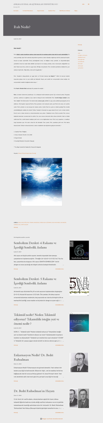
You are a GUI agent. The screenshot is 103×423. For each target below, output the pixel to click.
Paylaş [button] (80, 44)
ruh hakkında (81, 61)
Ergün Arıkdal (40, 10)
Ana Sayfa (15, 10)
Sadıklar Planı (51, 10)
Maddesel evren (81, 57)
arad (79, 53)
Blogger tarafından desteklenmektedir (52, 418)
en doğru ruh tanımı (82, 55)
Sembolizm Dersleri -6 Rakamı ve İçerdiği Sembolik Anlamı (35, 245)
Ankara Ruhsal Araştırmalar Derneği (27, 153)
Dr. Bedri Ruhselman (28, 10)
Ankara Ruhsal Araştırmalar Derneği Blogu (35, 4)
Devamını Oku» (59, 269)
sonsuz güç (80, 65)
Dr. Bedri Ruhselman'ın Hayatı (34, 391)
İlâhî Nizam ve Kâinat (65, 10)
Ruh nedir (80, 63)
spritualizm (80, 68)
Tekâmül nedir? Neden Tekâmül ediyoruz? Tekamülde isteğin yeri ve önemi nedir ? (36, 319)
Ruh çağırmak (81, 59)
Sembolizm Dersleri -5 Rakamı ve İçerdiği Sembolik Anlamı (35, 281)
